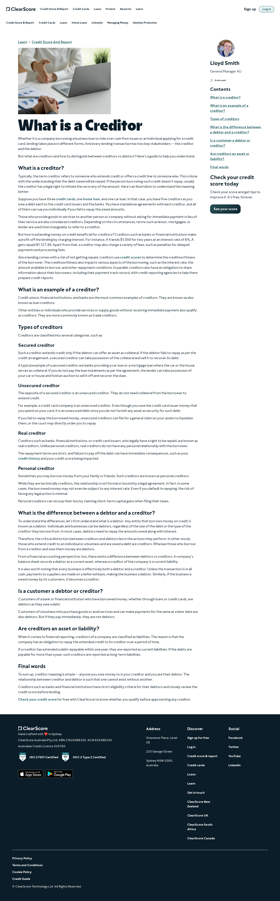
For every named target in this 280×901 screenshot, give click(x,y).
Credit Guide (21, 879)
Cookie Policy (22, 872)
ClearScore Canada (201, 838)
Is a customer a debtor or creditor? (230, 143)
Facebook (235, 738)
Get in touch (196, 792)
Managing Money (117, 22)
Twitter (233, 747)
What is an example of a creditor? (229, 108)
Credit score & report (202, 756)
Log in (191, 747)
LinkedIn (234, 765)
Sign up (250, 9)
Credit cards (196, 765)
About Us (125, 9)
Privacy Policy (22, 858)
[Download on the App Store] (30, 774)
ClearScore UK (197, 815)
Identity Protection (145, 22)
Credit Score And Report (52, 42)
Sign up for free (198, 738)
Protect (110, 9)
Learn (139, 9)
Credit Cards (81, 9)
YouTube (234, 756)
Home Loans (79, 22)
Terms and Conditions (27, 865)
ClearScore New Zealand (198, 804)
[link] (266, 9)
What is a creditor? (225, 97)
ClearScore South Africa (199, 827)
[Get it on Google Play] (59, 774)
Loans (97, 9)
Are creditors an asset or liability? (229, 156)
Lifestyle (97, 22)
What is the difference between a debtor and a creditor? (235, 129)
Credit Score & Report (54, 9)
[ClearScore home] (21, 9)
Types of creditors (224, 119)
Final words (219, 167)
